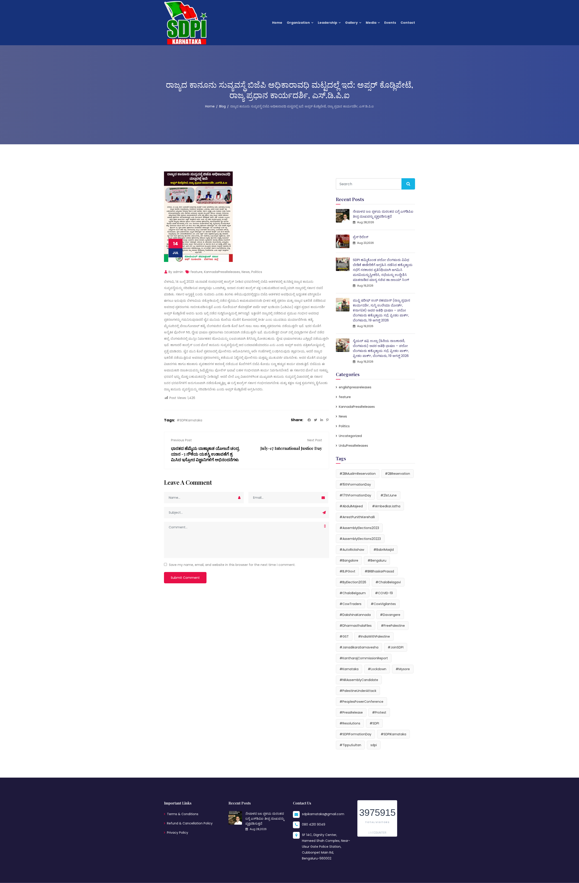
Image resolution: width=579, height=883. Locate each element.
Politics (256, 272)
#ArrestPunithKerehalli (357, 517)
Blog (222, 106)
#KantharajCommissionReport (363, 658)
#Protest (379, 712)
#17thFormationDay (355, 495)
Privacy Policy (177, 832)
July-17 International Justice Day (291, 448)
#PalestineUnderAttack (357, 690)
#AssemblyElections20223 (360, 538)
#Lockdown (377, 669)
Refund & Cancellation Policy (190, 823)
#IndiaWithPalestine (374, 636)
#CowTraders (350, 604)
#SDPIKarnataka (189, 420)
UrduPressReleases (353, 445)
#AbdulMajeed (351, 506)
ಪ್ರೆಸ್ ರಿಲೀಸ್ (360, 237)
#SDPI (374, 723)
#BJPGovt (347, 571)
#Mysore (403, 669)
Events (390, 22)
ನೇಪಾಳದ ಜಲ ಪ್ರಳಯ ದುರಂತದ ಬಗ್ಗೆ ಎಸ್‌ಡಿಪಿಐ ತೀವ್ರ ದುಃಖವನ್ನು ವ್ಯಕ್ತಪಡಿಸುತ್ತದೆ (383, 214)
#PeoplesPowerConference (361, 701)
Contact (408, 22)
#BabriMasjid (383, 549)
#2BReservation (397, 473)
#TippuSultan (350, 745)
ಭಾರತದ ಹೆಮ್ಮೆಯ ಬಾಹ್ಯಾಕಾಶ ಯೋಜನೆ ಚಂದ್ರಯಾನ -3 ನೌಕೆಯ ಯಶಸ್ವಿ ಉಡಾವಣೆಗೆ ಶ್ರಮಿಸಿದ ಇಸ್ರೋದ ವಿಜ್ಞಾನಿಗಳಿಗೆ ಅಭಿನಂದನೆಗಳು (205, 454)
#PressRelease (351, 712)
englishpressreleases (355, 387)
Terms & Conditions (182, 814)
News (246, 272)
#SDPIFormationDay (355, 734)
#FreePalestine (393, 625)
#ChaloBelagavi (388, 582)
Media (371, 22)
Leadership (327, 22)
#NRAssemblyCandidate (358, 680)
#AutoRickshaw (351, 549)
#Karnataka (348, 669)
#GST (344, 636)
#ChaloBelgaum (352, 593)
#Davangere (390, 614)
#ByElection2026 (352, 582)
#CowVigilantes (383, 604)
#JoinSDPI (395, 647)
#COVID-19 (384, 593)
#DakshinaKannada (355, 614)
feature (196, 272)
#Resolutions (349, 723)
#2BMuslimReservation (357, 473)
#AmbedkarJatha (386, 506)
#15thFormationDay (355, 484)
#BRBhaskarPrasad (379, 571)
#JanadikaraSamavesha (358, 647)
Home (277, 22)
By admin (175, 272)
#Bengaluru (377, 560)
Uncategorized (350, 436)
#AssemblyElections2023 (359, 528)
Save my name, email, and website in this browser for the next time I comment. (232, 565)
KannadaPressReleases (222, 272)
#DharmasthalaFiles (355, 625)
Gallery (351, 22)
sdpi (373, 745)
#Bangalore (348, 560)
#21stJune (388, 495)
